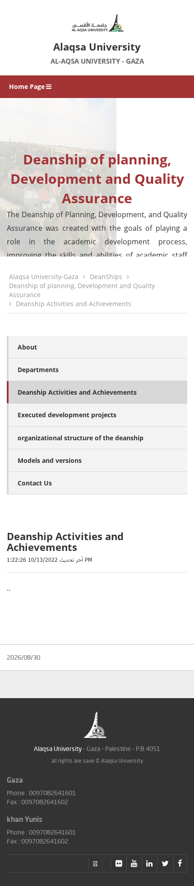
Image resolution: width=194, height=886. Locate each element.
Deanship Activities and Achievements (73, 303)
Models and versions (50, 460)
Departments (38, 369)
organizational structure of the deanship (80, 438)
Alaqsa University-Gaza (44, 276)
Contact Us (35, 483)
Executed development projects (67, 414)
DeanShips (106, 276)
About (27, 347)
